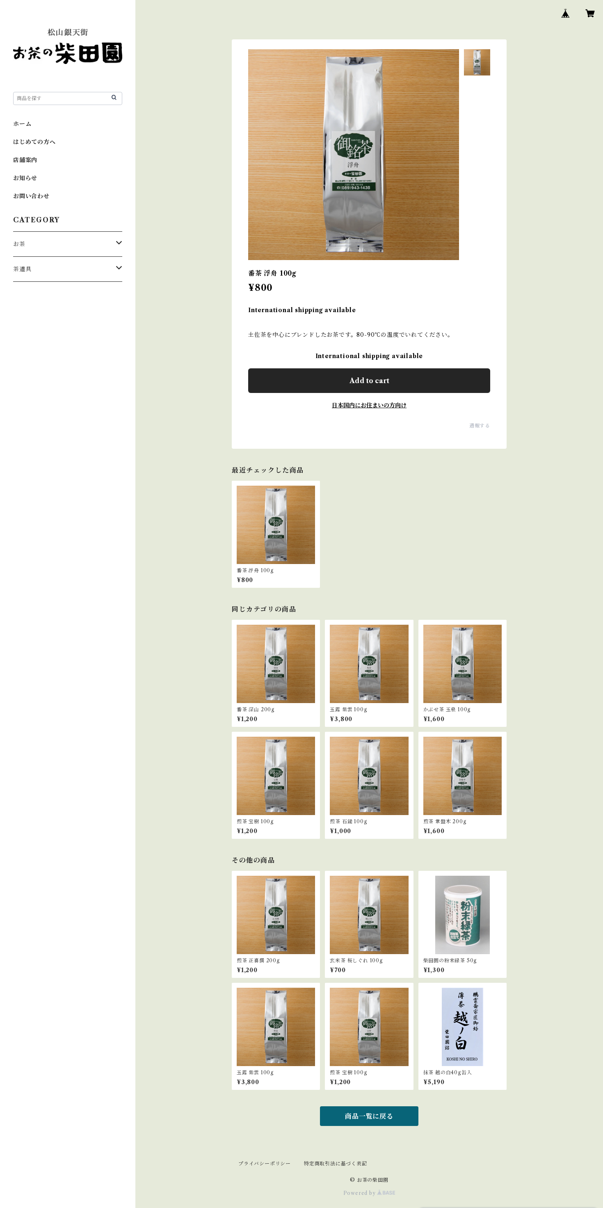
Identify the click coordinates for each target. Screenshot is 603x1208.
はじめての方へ (34, 142)
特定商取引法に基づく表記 (335, 1163)
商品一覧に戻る (369, 1116)
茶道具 (22, 269)
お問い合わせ (31, 196)
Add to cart (369, 381)
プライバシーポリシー (264, 1163)
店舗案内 (25, 160)
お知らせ (25, 178)
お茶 (19, 244)
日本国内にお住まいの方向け (369, 405)
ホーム (22, 124)
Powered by (360, 1193)
